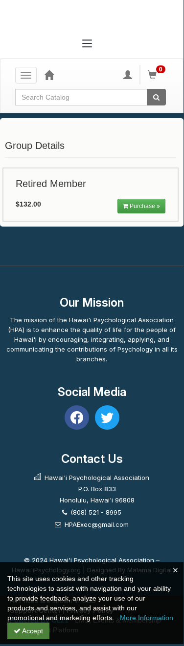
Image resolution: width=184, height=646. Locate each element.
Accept (32, 631)
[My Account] (127, 75)
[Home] (49, 75)
